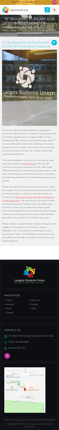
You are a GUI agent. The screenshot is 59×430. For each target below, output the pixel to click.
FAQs (33, 308)
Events (34, 304)
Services (10, 304)
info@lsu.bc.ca (29, 163)
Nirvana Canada (47, 420)
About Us (35, 300)
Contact (10, 312)
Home (5, 30)
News (13, 30)
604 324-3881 (22, 342)
